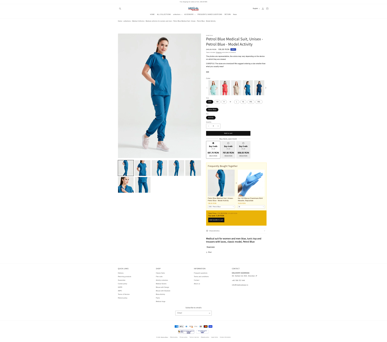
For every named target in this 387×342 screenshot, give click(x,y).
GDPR (120, 287)
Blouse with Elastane (163, 291)
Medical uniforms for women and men (159, 21)
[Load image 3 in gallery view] (159, 168)
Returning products (124, 276)
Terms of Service (124, 294)
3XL (258, 101)
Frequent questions (200, 273)
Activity (210, 117)
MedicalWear (164, 337)
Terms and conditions (201, 276)
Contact (196, 280)
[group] (213, 87)
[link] (221, 183)
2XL (251, 101)
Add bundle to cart (216, 220)
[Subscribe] (209, 313)
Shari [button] (210, 252)
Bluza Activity (160, 294)
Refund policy (122, 298)
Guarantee (121, 280)
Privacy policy (184, 337)
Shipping (219, 52)
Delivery (121, 273)
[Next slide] (266, 88)
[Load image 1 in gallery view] (126, 168)
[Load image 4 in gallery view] (176, 168)
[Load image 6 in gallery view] (126, 185)
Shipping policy (205, 337)
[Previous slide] (207, 88)
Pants (158, 298)
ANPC (120, 291)
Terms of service (194, 337)
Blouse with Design (162, 287)
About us (197, 284)
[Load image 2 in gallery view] (143, 168)
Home (120, 21)
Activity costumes (162, 280)
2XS (209, 101)
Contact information (225, 337)
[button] (120, 8)
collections (127, 21)
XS (217, 101)
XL (243, 101)
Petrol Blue (212, 109)
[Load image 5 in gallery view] (193, 168)
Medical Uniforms (138, 21)
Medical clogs (160, 301)
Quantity (208, 122)
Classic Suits (160, 273)
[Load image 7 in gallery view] (143, 185)
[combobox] (221, 206)
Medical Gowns (161, 284)
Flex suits (159, 276)
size (207, 72)
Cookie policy (122, 284)
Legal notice (214, 337)
